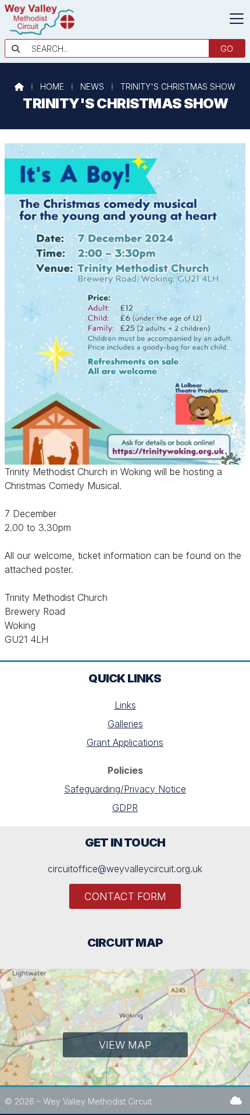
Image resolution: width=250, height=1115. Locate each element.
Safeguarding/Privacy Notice (125, 789)
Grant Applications (125, 742)
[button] (236, 19)
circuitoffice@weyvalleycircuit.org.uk (125, 869)
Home (52, 86)
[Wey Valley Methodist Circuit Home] (39, 31)
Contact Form (125, 896)
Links (125, 705)
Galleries (125, 724)
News (92, 86)
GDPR (125, 807)
